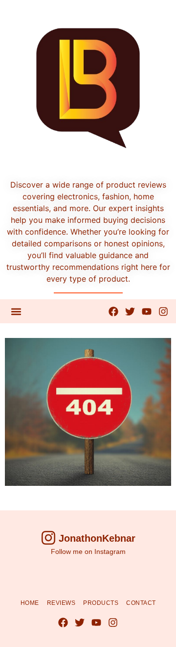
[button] (16, 311)
